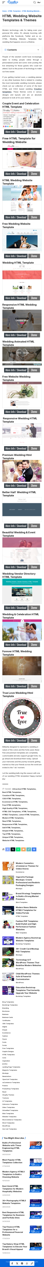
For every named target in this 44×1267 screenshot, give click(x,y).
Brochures (6, 1011)
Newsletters (6, 1076)
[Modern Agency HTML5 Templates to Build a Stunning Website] (36, 1173)
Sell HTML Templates (11, 828)
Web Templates (21, 933)
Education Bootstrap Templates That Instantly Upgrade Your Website (28, 990)
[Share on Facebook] (12, 1263)
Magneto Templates (9, 1070)
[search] (34, 2)
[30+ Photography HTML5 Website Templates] (36, 1202)
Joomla (4, 1064)
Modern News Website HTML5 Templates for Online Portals (26, 910)
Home (4, 11)
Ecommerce (20, 872)
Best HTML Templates (11, 792)
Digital (4, 1027)
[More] (39, 849)
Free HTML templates (11, 805)
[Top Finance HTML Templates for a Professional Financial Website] (36, 1229)
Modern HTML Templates (13, 818)
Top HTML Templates (11, 834)
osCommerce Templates (11, 1082)
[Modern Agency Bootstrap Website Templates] (8, 940)
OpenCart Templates (9, 1079)
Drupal (4, 1030)
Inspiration (6, 1061)
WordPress (20, 969)
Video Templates (8, 1107)
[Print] (34, 849)
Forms (4, 1045)
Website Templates (9, 1117)
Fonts (4, 1042)
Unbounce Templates (10, 1104)
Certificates (6, 1020)
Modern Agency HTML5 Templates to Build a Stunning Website (13, 1174)
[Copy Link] (31, 1263)
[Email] (23, 849)
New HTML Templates (11, 821)
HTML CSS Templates (11, 811)
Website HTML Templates (13, 840)
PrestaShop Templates (10, 1089)
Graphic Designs (8, 1051)
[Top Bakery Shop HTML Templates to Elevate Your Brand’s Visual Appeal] (36, 1246)
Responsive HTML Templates (14, 824)
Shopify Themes (8, 1095)
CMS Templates (8, 1023)
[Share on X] (17, 1263)
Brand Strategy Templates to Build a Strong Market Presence (28, 896)
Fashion (5, 1036)
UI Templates (7, 1101)
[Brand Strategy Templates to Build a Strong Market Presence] (8, 896)
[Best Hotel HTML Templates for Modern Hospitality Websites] (36, 1188)
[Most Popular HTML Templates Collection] (36, 1162)
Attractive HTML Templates (24, 789)
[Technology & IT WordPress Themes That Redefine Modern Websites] (8, 962)
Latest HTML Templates (29, 815)
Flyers (4, 1039)
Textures (5, 1098)
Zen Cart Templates (9, 1129)
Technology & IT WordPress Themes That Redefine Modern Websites (28, 963)
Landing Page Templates (11, 1067)
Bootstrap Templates (23, 944)
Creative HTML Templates (13, 795)
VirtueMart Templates (10, 1110)
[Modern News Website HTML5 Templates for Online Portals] (8, 910)
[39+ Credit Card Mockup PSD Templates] (8, 951)
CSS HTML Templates (11, 799)
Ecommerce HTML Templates (14, 802)
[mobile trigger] (4, 2)
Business (5, 1014)
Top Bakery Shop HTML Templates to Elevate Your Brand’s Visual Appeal (14, 1246)
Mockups (19, 888)
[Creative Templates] (13, 2)
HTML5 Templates (10, 815)
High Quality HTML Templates (14, 808)
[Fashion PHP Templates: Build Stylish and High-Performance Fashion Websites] (8, 924)
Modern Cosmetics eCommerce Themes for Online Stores (27, 866)
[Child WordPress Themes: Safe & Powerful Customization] (8, 976)
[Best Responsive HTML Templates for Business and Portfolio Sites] (36, 1214)
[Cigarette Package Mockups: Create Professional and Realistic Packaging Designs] (8, 880)
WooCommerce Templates (11, 1120)
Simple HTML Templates (12, 831)
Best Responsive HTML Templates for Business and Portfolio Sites (13, 1215)
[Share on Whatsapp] (27, 1263)
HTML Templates (14, 11)
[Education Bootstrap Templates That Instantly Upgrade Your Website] (8, 990)
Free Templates (8, 1048)
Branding (5, 1008)
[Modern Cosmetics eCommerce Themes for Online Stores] (8, 866)
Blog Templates (8, 1002)
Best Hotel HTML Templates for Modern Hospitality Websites (12, 1189)
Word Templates (21, 902)
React (4, 1092)
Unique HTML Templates (12, 837)
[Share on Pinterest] (22, 1263)
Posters (5, 1085)
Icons (4, 1058)
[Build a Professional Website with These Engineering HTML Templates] (36, 1144)
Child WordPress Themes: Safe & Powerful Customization (28, 976)
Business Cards (7, 1017)
